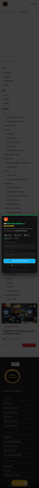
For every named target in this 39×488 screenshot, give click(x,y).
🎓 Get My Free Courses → (19, 261)
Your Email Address (10, 242)
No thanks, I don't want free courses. (19, 270)
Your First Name (9, 251)
